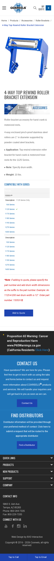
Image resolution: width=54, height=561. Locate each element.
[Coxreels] (18, 8)
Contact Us (27, 403)
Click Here (42, 350)
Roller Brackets (42, 20)
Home (4, 20)
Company (7, 485)
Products (14, 20)
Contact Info (10, 496)
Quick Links (9, 458)
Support (7, 478)
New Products (10, 471)
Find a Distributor (27, 445)
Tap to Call (13, 557)
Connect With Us (12, 519)
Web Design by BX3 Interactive (27, 537)
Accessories (27, 20)
